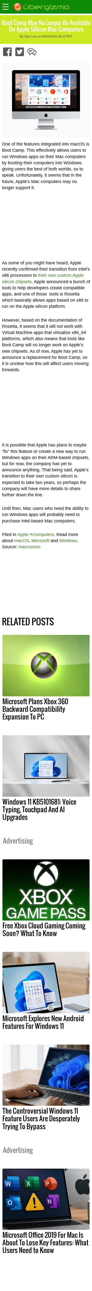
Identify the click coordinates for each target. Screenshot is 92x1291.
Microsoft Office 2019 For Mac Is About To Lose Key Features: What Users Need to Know (45, 1242)
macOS (21, 540)
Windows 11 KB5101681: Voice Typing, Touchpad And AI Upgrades (39, 809)
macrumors (29, 546)
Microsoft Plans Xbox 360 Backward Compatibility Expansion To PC (35, 708)
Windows (68, 540)
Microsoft (40, 540)
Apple (22, 534)
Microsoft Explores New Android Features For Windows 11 (43, 1022)
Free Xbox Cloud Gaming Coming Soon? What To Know (43, 929)
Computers (43, 534)
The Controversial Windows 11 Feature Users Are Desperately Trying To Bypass (41, 1118)
